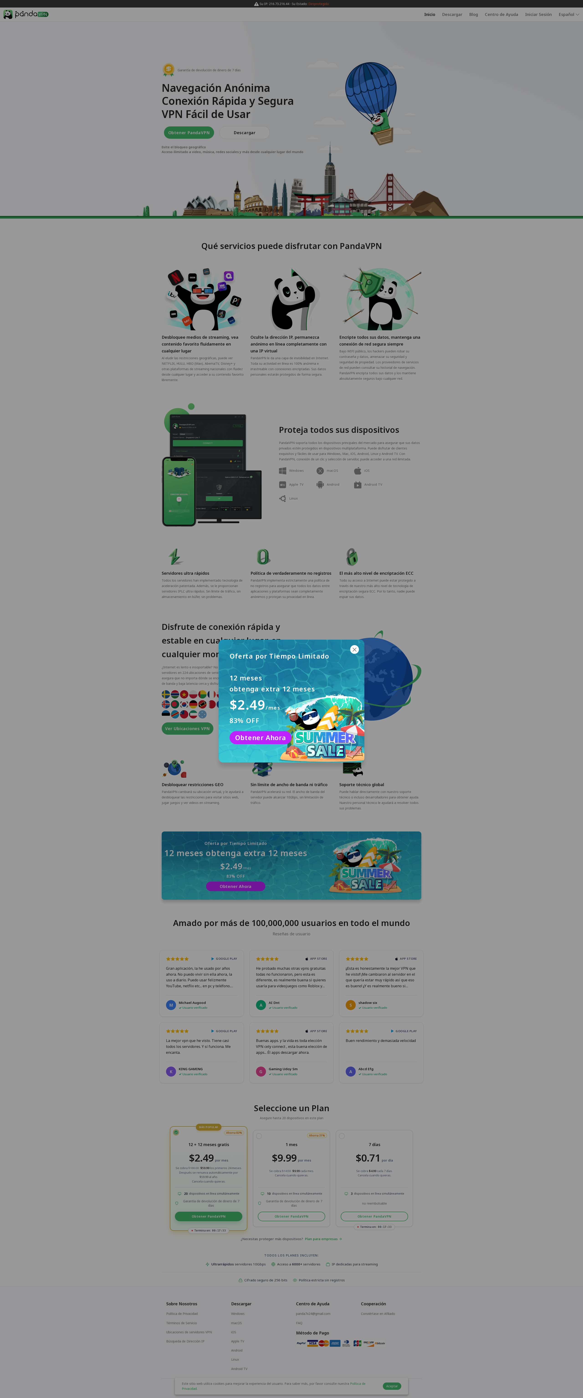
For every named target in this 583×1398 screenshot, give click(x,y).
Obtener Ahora (260, 737)
